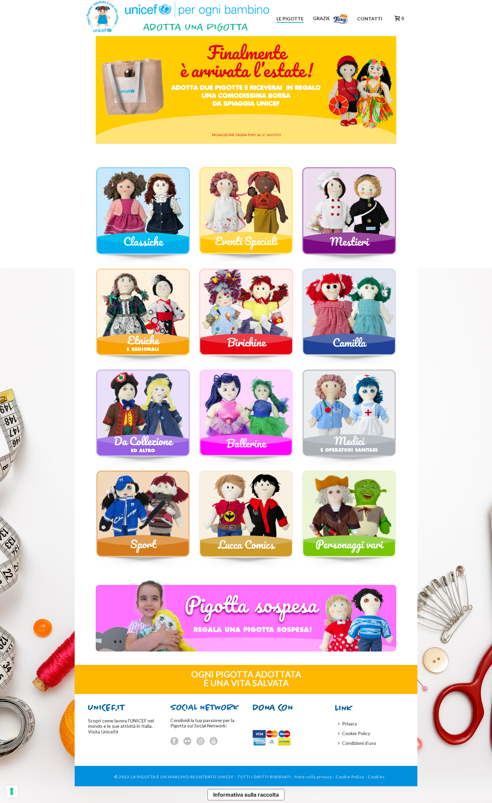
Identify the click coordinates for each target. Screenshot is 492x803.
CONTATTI (369, 18)
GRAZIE (322, 18)
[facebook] (174, 741)
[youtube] (214, 741)
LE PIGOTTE (290, 18)
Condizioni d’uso (359, 743)
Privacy (349, 723)
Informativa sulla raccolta (246, 794)
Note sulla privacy (313, 776)
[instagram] (200, 741)
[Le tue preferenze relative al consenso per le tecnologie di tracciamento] (11, 791)
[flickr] (187, 741)
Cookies (376, 776)
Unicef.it (109, 731)
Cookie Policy (356, 733)
